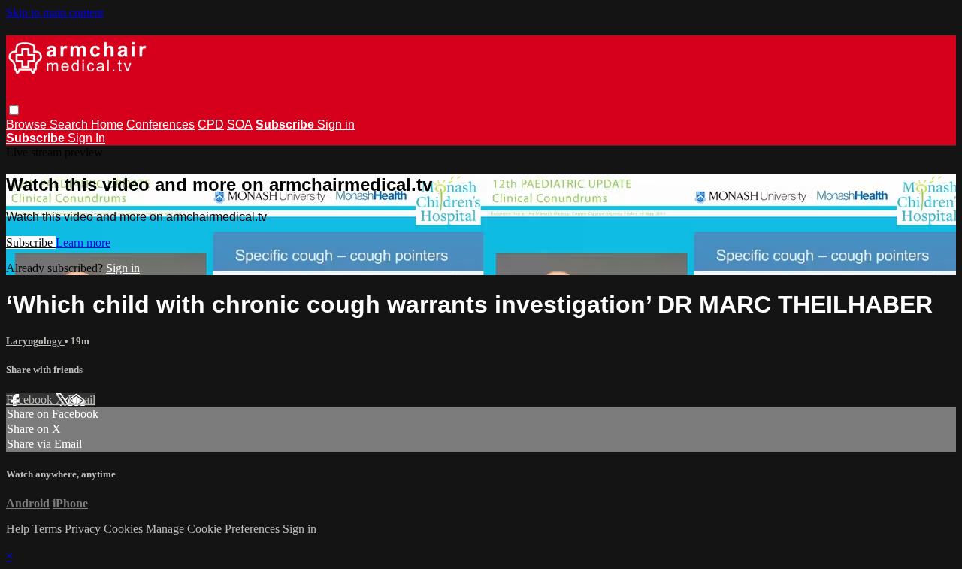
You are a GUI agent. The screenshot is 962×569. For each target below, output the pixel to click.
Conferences (160, 124)
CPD (211, 124)
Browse (28, 124)
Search (70, 124)
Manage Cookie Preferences (214, 528)
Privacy (84, 528)
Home (107, 124)
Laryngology (35, 341)
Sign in (336, 124)
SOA (240, 124)
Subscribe (31, 242)
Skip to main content (55, 12)
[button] (14, 110)
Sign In (86, 138)
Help (19, 528)
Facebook (31, 399)
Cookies (125, 528)
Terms (48, 528)
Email (81, 399)
